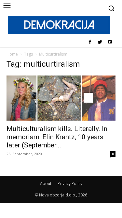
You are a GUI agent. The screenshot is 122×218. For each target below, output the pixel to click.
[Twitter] (100, 42)
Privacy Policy (70, 183)
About (45, 183)
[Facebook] (90, 42)
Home (12, 54)
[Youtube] (110, 42)
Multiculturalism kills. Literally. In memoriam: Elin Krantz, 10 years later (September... (57, 137)
